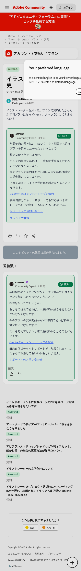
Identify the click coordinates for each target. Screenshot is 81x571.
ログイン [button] (34, 81)
